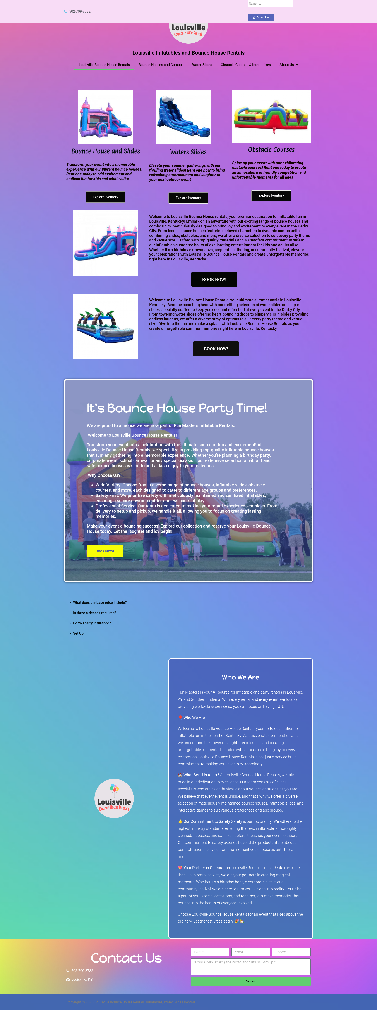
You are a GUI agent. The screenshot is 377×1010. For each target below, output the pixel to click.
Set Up (78, 633)
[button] (188, 603)
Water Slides (202, 65)
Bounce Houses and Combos (161, 65)
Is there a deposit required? (94, 613)
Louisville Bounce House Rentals (104, 65)
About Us (286, 65)
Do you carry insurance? (92, 623)
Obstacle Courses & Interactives (246, 65)
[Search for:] (270, 3)
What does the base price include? (100, 602)
